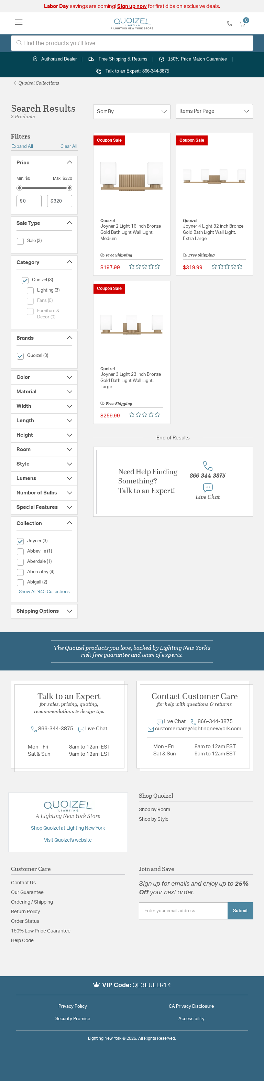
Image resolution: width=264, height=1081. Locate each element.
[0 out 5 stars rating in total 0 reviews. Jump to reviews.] (146, 266)
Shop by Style (153, 819)
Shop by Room (154, 809)
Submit (240, 910)
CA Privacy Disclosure (191, 1006)
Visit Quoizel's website (68, 840)
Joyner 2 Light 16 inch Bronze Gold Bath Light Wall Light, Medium (130, 232)
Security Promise (72, 1019)
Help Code (22, 940)
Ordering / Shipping (32, 902)
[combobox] (132, 43)
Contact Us (23, 883)
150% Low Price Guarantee (40, 931)
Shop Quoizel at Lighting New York (68, 828)
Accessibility (191, 1019)
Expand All (22, 146)
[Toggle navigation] (19, 23)
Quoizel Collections (38, 82)
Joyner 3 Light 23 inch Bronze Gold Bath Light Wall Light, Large (130, 380)
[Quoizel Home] (131, 23)
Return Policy (25, 911)
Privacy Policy (72, 1006)
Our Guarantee (27, 892)
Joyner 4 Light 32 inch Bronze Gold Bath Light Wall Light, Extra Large (213, 232)
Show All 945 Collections (44, 591)
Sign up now (132, 6)
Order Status (25, 921)
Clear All (68, 146)
